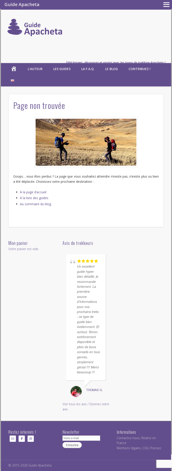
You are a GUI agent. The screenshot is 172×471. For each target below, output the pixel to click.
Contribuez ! (139, 69)
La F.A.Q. (88, 69)
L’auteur (35, 69)
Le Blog (111, 69)
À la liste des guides (34, 198)
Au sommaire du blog (35, 204)
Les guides (62, 69)
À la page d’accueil (33, 192)
